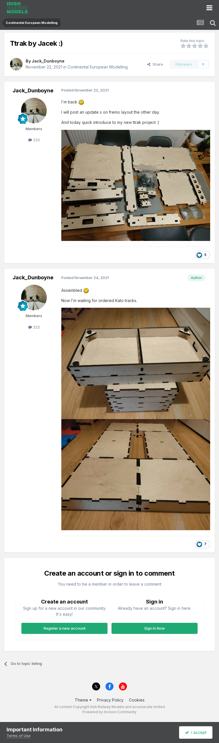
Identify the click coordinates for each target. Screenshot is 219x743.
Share (156, 64)
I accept (197, 732)
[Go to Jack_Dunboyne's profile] (16, 64)
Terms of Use (19, 735)
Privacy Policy (110, 700)
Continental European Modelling (98, 66)
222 (36, 140)
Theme (82, 700)
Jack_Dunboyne (48, 61)
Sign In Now (154, 628)
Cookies (137, 700)
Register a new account (65, 628)
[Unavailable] (135, 184)
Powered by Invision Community (109, 712)
